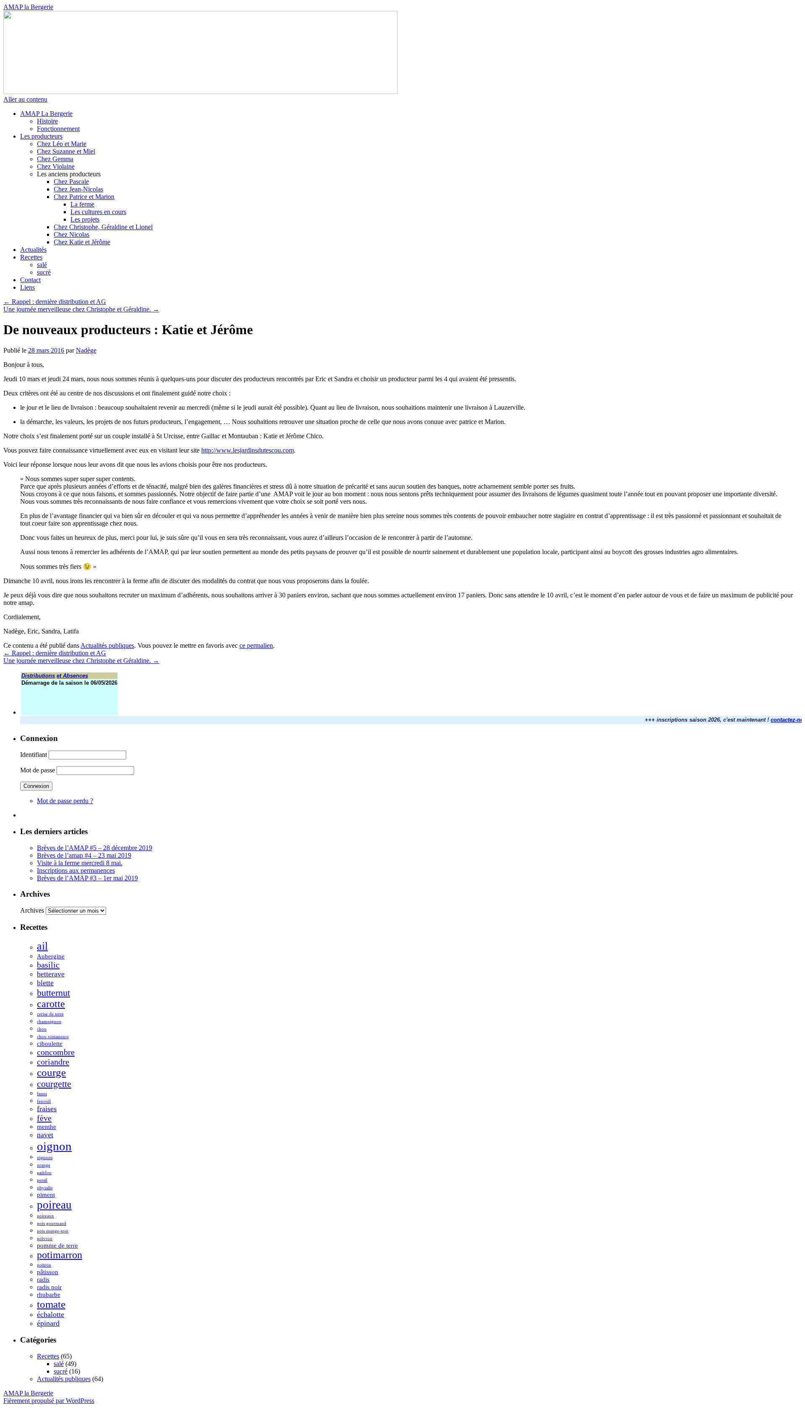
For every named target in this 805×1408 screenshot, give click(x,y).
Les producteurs (41, 136)
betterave (51, 974)
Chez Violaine (56, 166)
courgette (54, 1083)
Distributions (38, 676)
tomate (51, 1304)
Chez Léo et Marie (61, 143)
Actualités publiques (107, 645)
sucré (44, 272)
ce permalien (256, 645)
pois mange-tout (52, 1231)
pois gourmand (51, 1223)
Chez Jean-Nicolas (78, 189)
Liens (27, 287)
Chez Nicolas (71, 234)
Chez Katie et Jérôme (82, 242)
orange (43, 1165)
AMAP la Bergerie (28, 6)
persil (42, 1180)
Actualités (33, 249)
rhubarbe (48, 1294)
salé (42, 264)
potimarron (59, 1254)
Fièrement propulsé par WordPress (48, 1400)
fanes (42, 1093)
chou (42, 1029)
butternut (53, 992)
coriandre (53, 1061)
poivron (44, 1238)
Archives (32, 910)
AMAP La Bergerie (46, 113)
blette (45, 983)
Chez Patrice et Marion (84, 196)
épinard (48, 1323)
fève (44, 1118)
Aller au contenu (25, 99)
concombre (56, 1052)
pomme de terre (57, 1245)
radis (43, 1279)
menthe (46, 1126)
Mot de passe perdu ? (65, 800)
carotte (51, 1003)
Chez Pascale (71, 181)
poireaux (45, 1216)
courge (51, 1072)
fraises (47, 1108)
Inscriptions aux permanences (76, 870)
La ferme (82, 204)
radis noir (49, 1287)
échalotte (50, 1314)
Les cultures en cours (98, 211)
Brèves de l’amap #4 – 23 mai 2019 (84, 855)
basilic (48, 964)
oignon (54, 1146)
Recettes (31, 257)
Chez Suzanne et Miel (66, 151)
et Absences (72, 676)
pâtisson (47, 1272)
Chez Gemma (55, 158)
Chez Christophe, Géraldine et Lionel (103, 226)
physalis (44, 1188)
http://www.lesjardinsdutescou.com (247, 450)
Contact (30, 279)
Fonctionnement (58, 128)
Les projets (84, 219)
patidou (44, 1172)
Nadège (86, 350)
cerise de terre (50, 1014)
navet (45, 1135)
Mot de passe (37, 770)
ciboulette (49, 1043)
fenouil (44, 1101)
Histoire (47, 121)
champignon (49, 1021)
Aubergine (51, 956)
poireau (54, 1205)
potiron (44, 1265)
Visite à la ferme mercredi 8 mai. (79, 862)
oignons (44, 1157)
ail (42, 946)
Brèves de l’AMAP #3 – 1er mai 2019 (87, 878)
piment (46, 1194)
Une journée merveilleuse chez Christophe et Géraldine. (81, 309)
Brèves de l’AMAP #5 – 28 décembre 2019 (94, 847)
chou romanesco (53, 1036)
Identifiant (33, 754)
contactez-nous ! (777, 720)
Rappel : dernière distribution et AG (54, 301)
